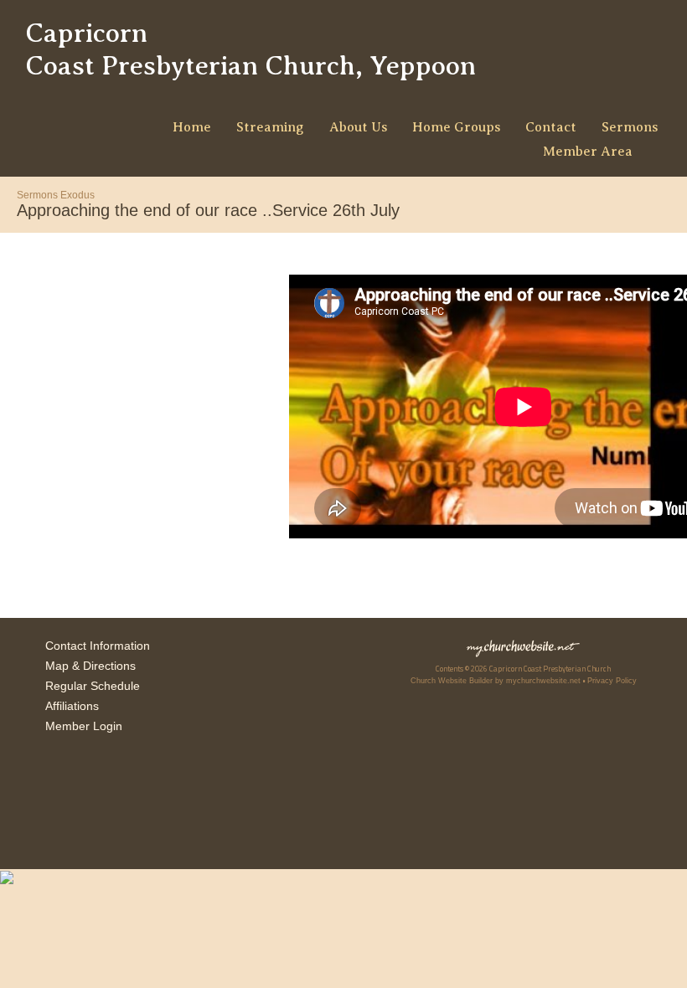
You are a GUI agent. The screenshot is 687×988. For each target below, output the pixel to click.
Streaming (270, 127)
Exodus (77, 195)
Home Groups (456, 127)
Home (192, 127)
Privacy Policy (612, 681)
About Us (358, 127)
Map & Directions (87, 665)
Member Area (588, 151)
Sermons (630, 127)
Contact (550, 127)
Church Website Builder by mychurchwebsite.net (496, 681)
